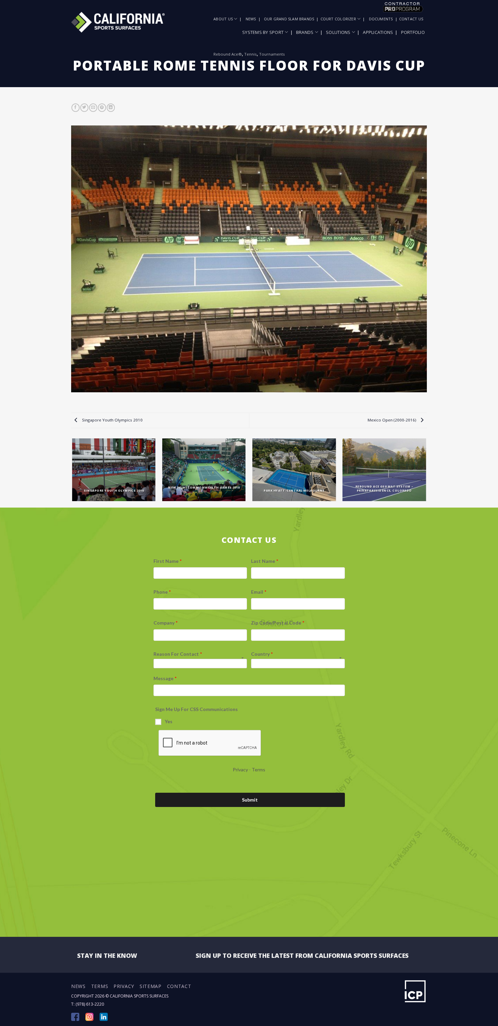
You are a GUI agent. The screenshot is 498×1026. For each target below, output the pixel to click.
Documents (381, 18)
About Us (223, 18)
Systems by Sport (263, 32)
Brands (305, 32)
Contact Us (411, 18)
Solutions (338, 32)
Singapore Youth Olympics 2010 (112, 419)
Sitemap (151, 986)
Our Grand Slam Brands (289, 18)
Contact (179, 986)
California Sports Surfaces (139, 996)
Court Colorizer (338, 18)
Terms (99, 986)
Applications (378, 32)
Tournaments (272, 54)
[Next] (426, 472)
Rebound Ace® (227, 54)
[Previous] (72, 472)
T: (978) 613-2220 (87, 1004)
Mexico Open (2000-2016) (392, 419)
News (251, 18)
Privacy (123, 986)
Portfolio (413, 32)
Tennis (250, 54)
